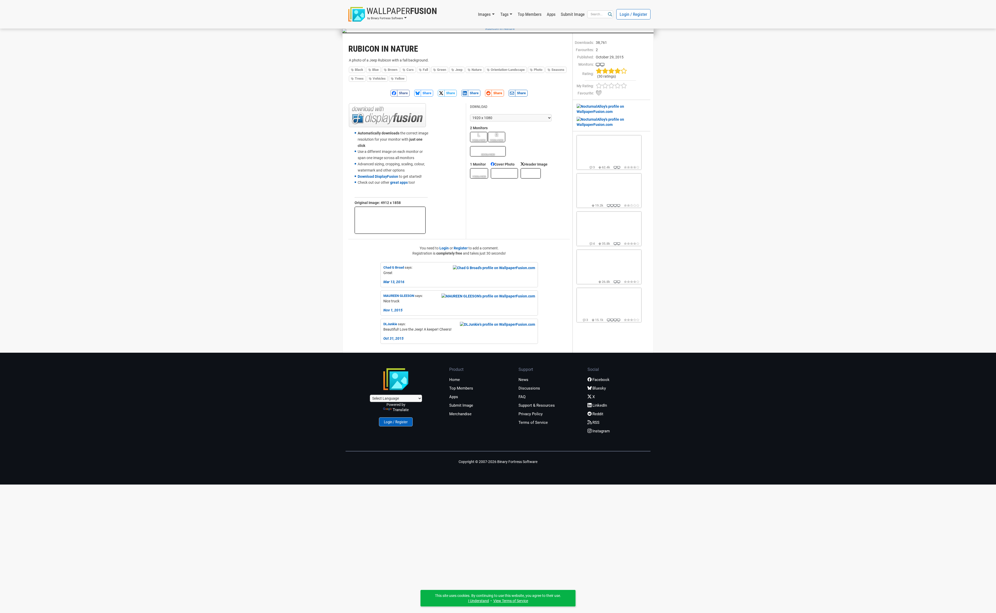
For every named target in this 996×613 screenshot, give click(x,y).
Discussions (529, 388)
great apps (399, 182)
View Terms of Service (510, 601)
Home (454, 379)
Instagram (601, 431)
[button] (392, 14)
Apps (551, 14)
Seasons (557, 70)
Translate (401, 409)
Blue (375, 70)
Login (444, 248)
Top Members (530, 14)
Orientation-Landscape (508, 70)
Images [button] (484, 14)
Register (461, 248)
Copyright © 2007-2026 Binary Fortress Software (498, 462)
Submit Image (573, 14)
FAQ (521, 396)
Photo (538, 70)
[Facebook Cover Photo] (504, 173)
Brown (392, 70)
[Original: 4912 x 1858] (390, 220)
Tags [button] (504, 14)
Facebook (601, 379)
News (523, 379)
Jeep (458, 70)
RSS (595, 422)
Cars (410, 70)
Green (441, 70)
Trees (359, 78)
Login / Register (633, 14)
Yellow (400, 78)
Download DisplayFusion (378, 176)
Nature (477, 70)
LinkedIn (599, 405)
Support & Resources (536, 405)
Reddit (597, 414)
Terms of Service (533, 422)
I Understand (478, 601)
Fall (425, 70)
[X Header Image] (531, 173)
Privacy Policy (530, 414)
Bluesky (599, 388)
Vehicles (379, 78)
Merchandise (460, 414)
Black (359, 70)
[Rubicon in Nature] (498, 28)
